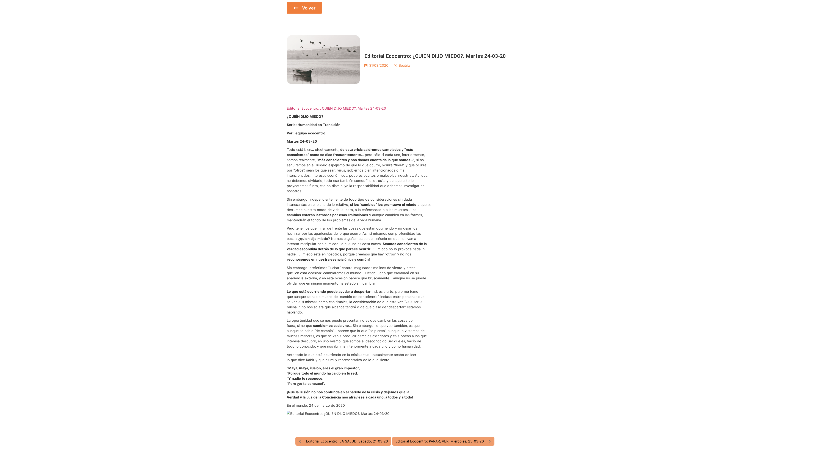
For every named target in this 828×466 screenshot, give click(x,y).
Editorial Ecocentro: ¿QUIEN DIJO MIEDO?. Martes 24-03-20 (336, 108)
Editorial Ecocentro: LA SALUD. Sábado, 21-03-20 (347, 441)
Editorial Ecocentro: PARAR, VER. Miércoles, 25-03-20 (439, 441)
